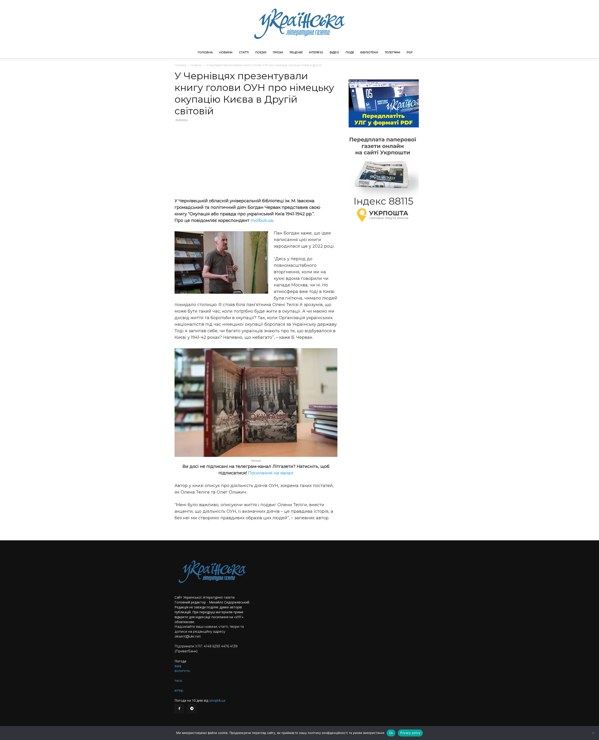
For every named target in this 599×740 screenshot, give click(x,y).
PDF (410, 52)
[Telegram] (192, 708)
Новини (225, 52)
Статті (244, 52)
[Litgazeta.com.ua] (299, 23)
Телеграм (392, 52)
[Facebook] (179, 708)
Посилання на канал (270, 473)
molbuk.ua (262, 220)
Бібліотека (369, 52)
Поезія (260, 52)
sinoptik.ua (217, 700)
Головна (205, 52)
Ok (391, 733)
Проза (278, 52)
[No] (593, 733)
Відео (334, 52)
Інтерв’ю (316, 52)
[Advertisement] (256, 160)
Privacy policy (410, 733)
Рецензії (296, 52)
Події (350, 52)
